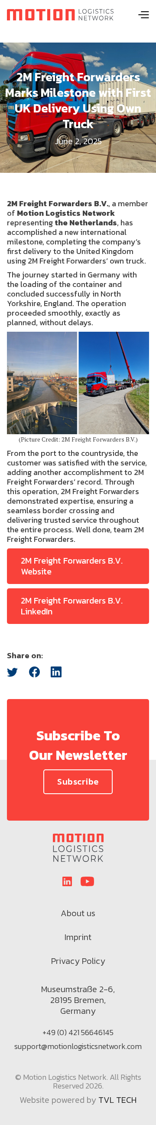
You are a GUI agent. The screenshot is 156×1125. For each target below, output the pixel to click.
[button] (143, 14)
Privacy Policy (78, 960)
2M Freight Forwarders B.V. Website (72, 566)
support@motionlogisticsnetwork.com (78, 1046)
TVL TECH (117, 1100)
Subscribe (78, 781)
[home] (60, 15)
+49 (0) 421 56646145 (78, 1032)
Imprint (78, 937)
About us (78, 913)
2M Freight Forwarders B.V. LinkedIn (72, 606)
